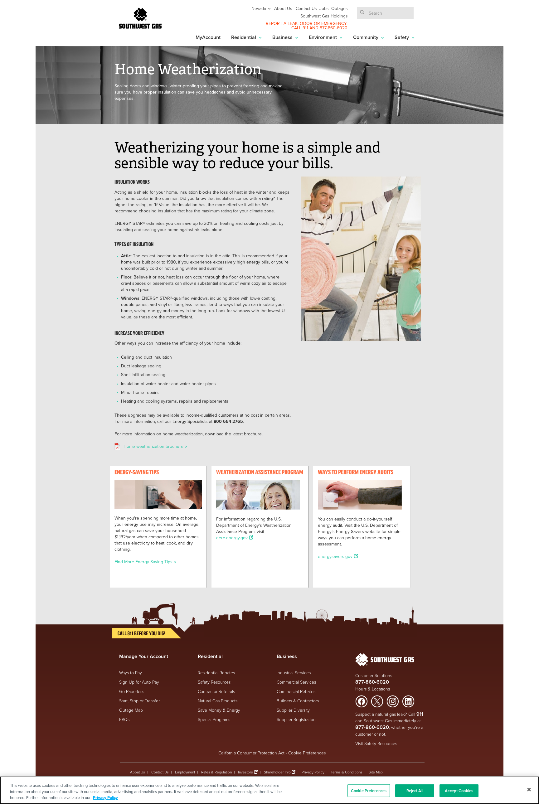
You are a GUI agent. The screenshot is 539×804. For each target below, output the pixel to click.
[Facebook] (361, 701)
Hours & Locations (372, 689)
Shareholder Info (277, 772)
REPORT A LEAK (282, 23)
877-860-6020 (333, 28)
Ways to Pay (130, 673)
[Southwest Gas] (140, 18)
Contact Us (306, 8)
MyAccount (208, 37)
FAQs (124, 719)
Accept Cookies (459, 790)
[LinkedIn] (408, 701)
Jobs (324, 8)
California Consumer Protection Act (251, 753)
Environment (323, 37)
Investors (246, 772)
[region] (269, 790)
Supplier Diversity (293, 710)
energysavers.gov (336, 556)
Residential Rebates (216, 673)
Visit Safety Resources (376, 743)
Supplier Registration (296, 719)
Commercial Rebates (296, 691)
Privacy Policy (313, 772)
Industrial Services (294, 673)
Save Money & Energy (219, 710)
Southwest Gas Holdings (324, 16)
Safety (402, 37)
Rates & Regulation (216, 772)
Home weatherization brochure (154, 446)
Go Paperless (131, 691)
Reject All (414, 790)
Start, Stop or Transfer (139, 701)
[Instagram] (392, 701)
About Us (283, 8)
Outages (339, 8)
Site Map (376, 772)
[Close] (529, 789)
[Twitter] (377, 701)
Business (283, 37)
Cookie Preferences (307, 753)
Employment (185, 772)
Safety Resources (214, 682)
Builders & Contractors (298, 701)
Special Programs (214, 719)
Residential (244, 37)
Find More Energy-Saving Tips (144, 562)
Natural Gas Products (217, 701)
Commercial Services (296, 682)
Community (366, 37)
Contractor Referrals (216, 691)
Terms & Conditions (346, 772)
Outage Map (131, 710)
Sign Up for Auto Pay (139, 682)
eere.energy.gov (232, 538)
